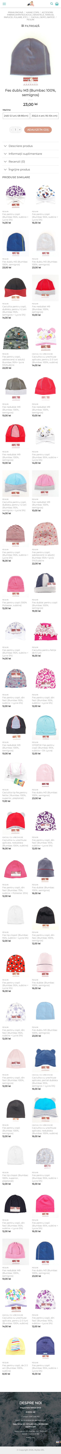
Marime (7, 110)
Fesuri (30, 19)
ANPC (28, 1437)
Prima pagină (15, 12)
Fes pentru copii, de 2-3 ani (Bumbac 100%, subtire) (15, 1368)
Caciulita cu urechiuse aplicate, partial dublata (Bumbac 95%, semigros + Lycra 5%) (45, 1081)
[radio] (16, 116)
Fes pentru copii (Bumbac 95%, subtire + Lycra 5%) (15, 217)
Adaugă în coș (38, 129)
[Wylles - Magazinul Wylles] (30, 3)
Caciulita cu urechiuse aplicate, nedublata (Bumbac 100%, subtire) (15, 843)
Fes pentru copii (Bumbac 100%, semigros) (11, 1131)
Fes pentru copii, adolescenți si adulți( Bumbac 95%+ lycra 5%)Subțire (13, 360)
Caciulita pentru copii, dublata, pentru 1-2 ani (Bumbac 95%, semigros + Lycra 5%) (14, 310)
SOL (33, 1437)
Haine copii (32, 12)
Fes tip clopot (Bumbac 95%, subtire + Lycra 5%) (15, 936)
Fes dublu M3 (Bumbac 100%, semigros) (15, 263)
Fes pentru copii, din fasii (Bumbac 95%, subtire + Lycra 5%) (13, 700)
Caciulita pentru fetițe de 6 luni (44, 651)
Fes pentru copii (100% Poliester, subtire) (14, 604)
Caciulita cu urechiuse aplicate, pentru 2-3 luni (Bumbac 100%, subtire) (45, 359)
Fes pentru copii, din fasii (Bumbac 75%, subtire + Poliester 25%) (15, 890)
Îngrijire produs (19, 169)
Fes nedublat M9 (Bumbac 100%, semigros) (41, 309)
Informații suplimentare (25, 153)
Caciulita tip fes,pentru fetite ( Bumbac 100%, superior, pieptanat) (14, 795)
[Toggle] (5, 146)
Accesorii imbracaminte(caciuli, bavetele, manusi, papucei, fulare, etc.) (29, 14)
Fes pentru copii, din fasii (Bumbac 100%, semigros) (43, 938)
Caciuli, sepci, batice (43, 17)
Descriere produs (21, 146)
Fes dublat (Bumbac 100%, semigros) (43, 889)
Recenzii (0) (17, 161)
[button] (4, 4)
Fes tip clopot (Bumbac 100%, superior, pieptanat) (15, 1178)
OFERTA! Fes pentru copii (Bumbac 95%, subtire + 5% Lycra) (43, 748)
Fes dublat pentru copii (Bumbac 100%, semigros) (44, 605)
